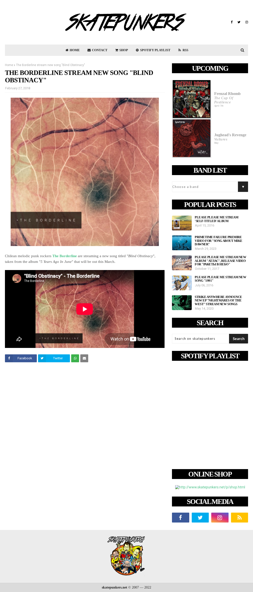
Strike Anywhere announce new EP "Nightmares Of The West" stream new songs (218, 300)
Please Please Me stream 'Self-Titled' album (216, 219)
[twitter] (239, 22)
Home (9, 65)
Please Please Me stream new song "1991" (220, 278)
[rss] (239, 518)
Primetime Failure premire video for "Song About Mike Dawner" (218, 240)
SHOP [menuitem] (123, 50)
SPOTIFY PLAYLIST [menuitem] (154, 50)
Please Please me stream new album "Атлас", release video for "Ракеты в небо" (220, 260)
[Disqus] (85, 435)
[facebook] (232, 22)
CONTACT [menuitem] (99, 50)
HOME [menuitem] (74, 50)
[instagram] (246, 22)
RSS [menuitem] (185, 50)
